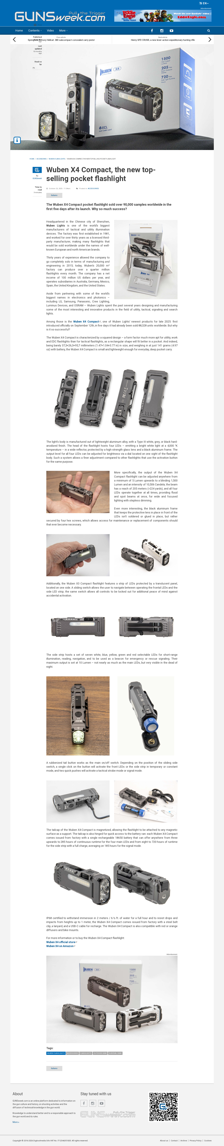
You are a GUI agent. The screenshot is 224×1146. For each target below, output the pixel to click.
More (62, 30)
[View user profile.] (37, 170)
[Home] (60, 15)
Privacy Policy (195, 1141)
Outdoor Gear (100, 1053)
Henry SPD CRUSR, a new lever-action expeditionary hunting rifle (163, 40)
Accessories (93, 189)
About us (164, 1141)
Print (40, 25)
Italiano (54, 195)
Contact (174, 1141)
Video (50, 30)
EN (204, 3)
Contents (34, 30)
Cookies (208, 1141)
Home (19, 30)
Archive (183, 1141)
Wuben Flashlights (56, 1053)
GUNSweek (37, 178)
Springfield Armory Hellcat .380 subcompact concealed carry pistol (61, 40)
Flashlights (85, 1053)
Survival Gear (115, 1053)
